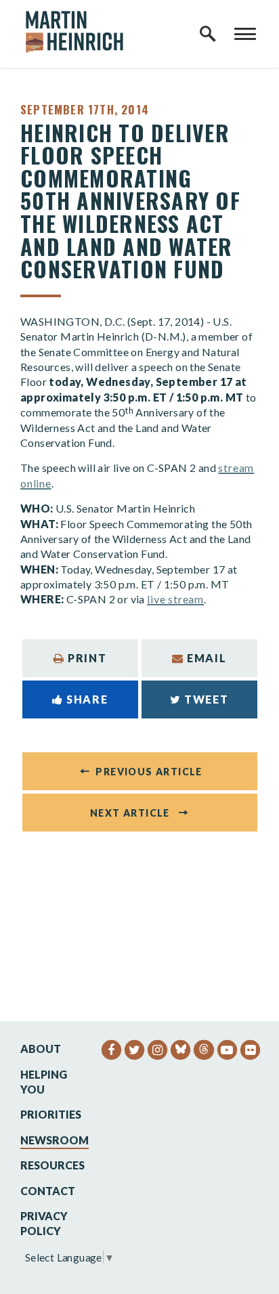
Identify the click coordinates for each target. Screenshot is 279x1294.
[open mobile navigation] (245, 33)
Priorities (50, 1114)
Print (87, 657)
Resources (52, 1165)
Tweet (206, 699)
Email (206, 657)
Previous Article (148, 771)
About (40, 1048)
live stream (175, 598)
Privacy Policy (44, 1223)
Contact (47, 1190)
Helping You (43, 1082)
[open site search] (207, 34)
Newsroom (54, 1140)
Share (87, 699)
